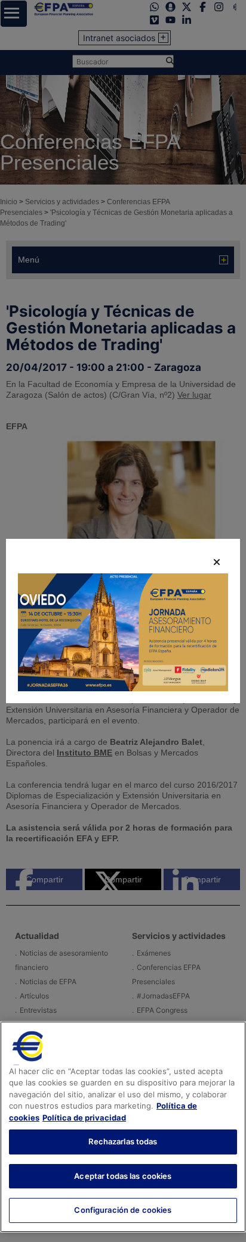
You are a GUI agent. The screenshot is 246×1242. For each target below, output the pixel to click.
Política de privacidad (84, 1117)
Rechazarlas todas (122, 1141)
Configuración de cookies (122, 1210)
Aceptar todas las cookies (122, 1176)
